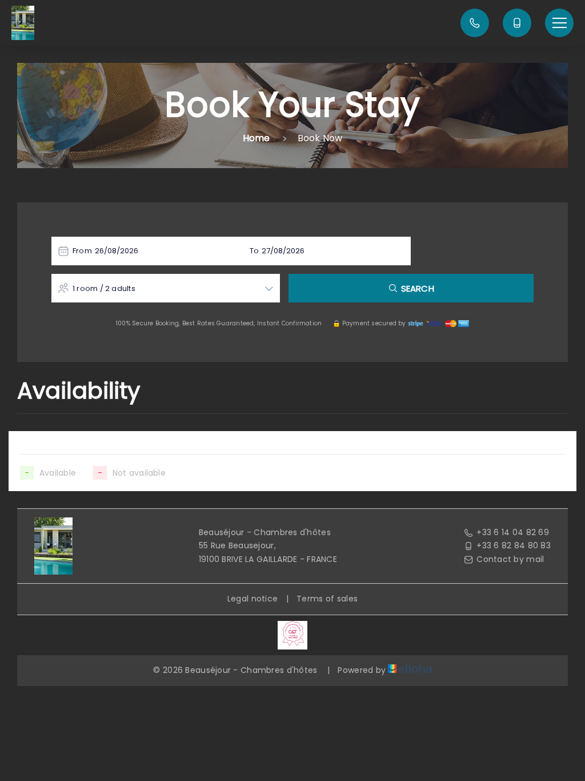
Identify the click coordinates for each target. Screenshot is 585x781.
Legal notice (252, 598)
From (82, 250)
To (254, 250)
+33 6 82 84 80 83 (513, 545)
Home (256, 138)
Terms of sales (327, 598)
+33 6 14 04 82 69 (512, 532)
